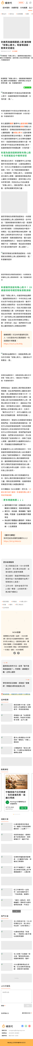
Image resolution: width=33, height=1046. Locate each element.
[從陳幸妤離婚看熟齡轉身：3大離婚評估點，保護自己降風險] (6, 859)
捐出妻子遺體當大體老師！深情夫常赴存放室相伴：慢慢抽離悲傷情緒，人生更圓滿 (18, 523)
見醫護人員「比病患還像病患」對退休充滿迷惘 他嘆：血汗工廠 (22, 717)
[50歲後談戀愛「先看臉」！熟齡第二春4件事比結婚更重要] (6, 934)
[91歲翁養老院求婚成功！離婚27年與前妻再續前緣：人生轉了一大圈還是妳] (6, 826)
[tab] (13, 814)
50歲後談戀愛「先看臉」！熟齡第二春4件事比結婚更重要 (22, 933)
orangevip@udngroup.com (17, 1030)
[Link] (14, 653)
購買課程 (21, 2)
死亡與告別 (19, 604)
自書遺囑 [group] (20, 14)
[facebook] (22, 1026)
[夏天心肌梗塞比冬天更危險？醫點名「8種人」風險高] (6, 740)
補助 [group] (27, 14)
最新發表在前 (26, 1013)
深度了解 (23, 808)
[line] (26, 1026)
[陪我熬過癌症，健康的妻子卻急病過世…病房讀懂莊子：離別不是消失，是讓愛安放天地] (6, 837)
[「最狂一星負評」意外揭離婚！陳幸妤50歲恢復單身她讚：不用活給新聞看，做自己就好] (6, 902)
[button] (30, 2)
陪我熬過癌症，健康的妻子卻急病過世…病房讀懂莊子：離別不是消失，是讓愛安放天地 (22, 836)
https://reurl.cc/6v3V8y (13, 343)
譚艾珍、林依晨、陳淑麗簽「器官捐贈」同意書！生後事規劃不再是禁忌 (18, 514)
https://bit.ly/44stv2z (12, 541)
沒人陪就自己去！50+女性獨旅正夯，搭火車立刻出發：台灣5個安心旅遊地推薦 (23, 923)
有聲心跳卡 (23, 601)
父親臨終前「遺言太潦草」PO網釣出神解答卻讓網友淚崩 (22, 750)
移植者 (14, 601)
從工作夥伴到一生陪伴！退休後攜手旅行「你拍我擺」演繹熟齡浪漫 (22, 891)
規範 (2, 1006)
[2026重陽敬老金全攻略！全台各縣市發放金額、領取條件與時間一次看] (6, 967)
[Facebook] (18, 653)
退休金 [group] (12, 14)
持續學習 (14, 7)
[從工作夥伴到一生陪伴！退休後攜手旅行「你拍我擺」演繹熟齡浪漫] (6, 892)
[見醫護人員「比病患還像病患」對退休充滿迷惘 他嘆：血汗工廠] (6, 718)
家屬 (4, 604)
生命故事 (6, 607)
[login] (27, 2)
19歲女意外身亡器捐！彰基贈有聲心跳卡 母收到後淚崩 (16, 492)
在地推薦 (23, 7)
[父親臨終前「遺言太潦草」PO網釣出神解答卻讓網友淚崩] (6, 750)
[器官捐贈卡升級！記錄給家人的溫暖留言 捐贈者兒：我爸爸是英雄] (6, 707)
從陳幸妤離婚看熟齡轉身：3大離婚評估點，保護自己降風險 (22, 859)
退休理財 (6, 7)
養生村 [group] (4, 14)
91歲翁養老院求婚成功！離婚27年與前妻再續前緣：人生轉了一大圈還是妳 (22, 826)
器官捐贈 (6, 601)
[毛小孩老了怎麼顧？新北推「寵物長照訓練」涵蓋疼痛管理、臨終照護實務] (6, 956)
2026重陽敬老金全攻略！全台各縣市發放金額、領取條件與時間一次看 (22, 966)
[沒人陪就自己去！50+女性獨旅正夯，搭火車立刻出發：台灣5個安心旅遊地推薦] (6, 923)
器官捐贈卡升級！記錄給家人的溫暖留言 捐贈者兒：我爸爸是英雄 (22, 707)
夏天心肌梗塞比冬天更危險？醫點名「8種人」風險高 (22, 739)
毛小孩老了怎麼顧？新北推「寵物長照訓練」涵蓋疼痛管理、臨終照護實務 (22, 956)
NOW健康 (14, 51)
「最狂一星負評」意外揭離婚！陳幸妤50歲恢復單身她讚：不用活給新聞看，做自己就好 (22, 902)
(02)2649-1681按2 (14, 1033)
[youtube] (29, 1026)
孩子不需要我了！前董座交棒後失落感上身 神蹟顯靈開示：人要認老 (22, 869)
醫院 (11, 604)
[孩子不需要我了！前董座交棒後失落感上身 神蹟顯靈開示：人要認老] (6, 870)
